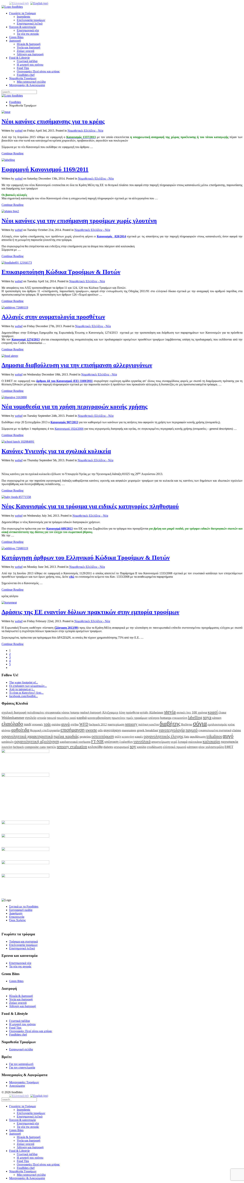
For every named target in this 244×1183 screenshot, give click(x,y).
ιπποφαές (37, 724)
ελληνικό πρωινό (174, 747)
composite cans (35, 747)
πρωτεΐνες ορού (66, 717)
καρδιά (82, 718)
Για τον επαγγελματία (22, 1067)
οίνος (201, 747)
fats (186, 736)
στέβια (75, 724)
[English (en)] (39, 3)
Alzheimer (156, 712)
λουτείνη (7, 747)
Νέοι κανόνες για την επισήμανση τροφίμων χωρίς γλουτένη (79, 220)
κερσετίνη (128, 736)
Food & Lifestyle (19, 57)
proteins (85, 736)
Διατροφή (15, 40)
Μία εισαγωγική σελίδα (31, 81)
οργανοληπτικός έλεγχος (163, 736)
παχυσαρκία (229, 742)
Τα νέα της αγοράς (28, 33)
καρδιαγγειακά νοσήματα (75, 741)
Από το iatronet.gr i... (22, 689)
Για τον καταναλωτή (21, 1064)
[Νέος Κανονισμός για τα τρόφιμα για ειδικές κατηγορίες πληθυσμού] (16, 497)
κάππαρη (192, 747)
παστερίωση (116, 724)
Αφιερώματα (17, 1085)
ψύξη (118, 736)
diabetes (108, 747)
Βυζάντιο (186, 724)
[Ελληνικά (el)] (19, 3)
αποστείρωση (160, 742)
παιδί (27, 724)
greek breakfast (147, 730)
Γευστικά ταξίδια (27, 61)
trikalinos (214, 736)
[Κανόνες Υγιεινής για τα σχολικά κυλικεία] (18, 441)
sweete (91, 730)
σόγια (200, 723)
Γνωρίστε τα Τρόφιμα (22, 13)
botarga (74, 712)
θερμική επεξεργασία (45, 730)
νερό (174, 742)
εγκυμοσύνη (179, 717)
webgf (18, 130)
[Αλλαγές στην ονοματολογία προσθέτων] (15, 307)
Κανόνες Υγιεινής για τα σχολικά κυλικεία (56, 451)
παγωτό (191, 730)
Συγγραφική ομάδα (20, 910)
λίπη (122, 712)
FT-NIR (97, 741)
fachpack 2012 (98, 724)
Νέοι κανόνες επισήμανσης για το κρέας (53, 121)
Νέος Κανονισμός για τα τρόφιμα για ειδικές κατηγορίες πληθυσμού (90, 506)
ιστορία (41, 717)
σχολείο (30, 718)
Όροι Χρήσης (17, 920)
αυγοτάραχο (112, 730)
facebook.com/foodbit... (23, 696)
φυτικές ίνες (184, 712)
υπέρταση (111, 742)
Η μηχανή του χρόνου (30, 64)
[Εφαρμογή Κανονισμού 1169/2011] (8, 159)
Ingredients (23, 16)
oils (100, 730)
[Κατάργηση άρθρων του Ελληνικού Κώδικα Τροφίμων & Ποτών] (15, 548)
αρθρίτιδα (20, 729)
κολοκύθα (95, 747)
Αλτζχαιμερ (110, 712)
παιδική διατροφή (90, 712)
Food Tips (23, 68)
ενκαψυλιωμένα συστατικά (214, 730)
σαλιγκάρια (195, 741)
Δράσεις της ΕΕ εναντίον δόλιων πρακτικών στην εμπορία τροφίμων (90, 612)
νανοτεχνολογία (172, 730)
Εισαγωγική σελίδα (21, 1049)
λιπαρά (182, 742)
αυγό (228, 736)
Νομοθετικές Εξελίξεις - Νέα (85, 130)
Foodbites (15, 102)
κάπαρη (216, 717)
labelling (195, 717)
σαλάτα (55, 724)
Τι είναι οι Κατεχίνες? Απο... (26, 692)
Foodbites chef (26, 74)
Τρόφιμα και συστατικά (23, 941)
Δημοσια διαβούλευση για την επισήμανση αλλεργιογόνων (77, 365)
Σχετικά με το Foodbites (23, 906)
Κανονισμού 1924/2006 (69, 428)
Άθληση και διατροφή (30, 54)
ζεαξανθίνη (126, 741)
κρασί (213, 712)
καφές (139, 736)
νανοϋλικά (142, 741)
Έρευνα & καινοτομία (22, 27)
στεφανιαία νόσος (57, 712)
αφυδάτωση (198, 736)
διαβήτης (170, 723)
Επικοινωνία (16, 916)
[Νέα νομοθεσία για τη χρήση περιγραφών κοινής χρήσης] (14, 397)
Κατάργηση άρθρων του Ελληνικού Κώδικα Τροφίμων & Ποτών (86, 557)
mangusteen (129, 730)
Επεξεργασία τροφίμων (31, 20)
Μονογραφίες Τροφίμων (24, 1082)
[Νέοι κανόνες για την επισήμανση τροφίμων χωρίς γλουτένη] (10, 211)
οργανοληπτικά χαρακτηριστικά (27, 736)
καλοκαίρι (211, 741)
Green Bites (16, 37)
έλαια (222, 712)
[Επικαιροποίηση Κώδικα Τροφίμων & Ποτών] (17, 262)
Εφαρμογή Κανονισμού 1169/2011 (45, 169)
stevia (170, 712)
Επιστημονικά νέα (28, 30)
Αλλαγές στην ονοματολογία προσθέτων (53, 316)
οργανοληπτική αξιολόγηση (36, 741)
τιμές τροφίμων (137, 718)
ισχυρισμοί (121, 747)
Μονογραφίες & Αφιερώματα (27, 85)
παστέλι (51, 747)
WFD (83, 724)
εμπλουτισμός (217, 724)
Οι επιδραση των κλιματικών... (28, 685)
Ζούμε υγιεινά (25, 51)
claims (236, 730)
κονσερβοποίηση (99, 718)
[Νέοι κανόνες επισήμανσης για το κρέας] (6, 112)
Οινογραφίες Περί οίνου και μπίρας (38, 71)
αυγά (65, 724)
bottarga (165, 718)
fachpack (18, 747)
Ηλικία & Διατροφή (28, 44)
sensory (131, 724)
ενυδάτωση (154, 747)
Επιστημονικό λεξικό (30, 23)
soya (207, 717)
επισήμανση (72, 730)
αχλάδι (144, 712)
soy (133, 746)
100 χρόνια (199, 712)
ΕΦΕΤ (229, 747)
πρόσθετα (132, 712)
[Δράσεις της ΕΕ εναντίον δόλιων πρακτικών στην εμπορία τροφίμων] (9, 602)
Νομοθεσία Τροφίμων (22, 78)
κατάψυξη (8, 741)
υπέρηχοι (153, 717)
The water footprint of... (23, 682)
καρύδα (141, 747)
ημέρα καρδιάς (66, 736)
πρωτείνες (118, 718)
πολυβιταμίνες (35, 712)
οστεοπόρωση (103, 736)
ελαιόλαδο (12, 724)
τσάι (47, 724)
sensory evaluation (72, 746)
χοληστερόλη (214, 747)
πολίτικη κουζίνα (148, 724)
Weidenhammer (13, 718)
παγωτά (51, 717)
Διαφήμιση (15, 913)
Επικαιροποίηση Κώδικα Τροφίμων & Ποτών (61, 271)
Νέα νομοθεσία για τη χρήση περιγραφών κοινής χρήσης (75, 406)
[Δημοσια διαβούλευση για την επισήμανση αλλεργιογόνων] (10, 355)
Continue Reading (12, 153)
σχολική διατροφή (14, 712)
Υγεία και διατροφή (28, 47)
